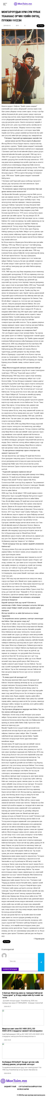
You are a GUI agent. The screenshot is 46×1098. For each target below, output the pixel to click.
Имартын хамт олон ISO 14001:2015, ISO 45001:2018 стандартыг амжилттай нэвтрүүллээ (22, 1029)
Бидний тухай (10, 1086)
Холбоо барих (23, 1089)
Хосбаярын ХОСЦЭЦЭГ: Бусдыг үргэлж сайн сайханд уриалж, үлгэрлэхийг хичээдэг (20, 1063)
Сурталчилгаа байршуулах (30, 1086)
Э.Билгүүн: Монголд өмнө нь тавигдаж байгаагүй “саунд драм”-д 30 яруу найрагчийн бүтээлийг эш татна (22, 995)
